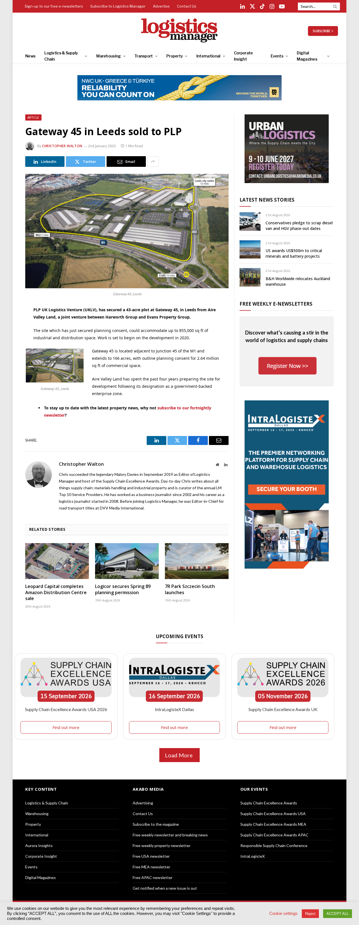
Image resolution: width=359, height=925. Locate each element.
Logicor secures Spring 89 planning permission (123, 589)
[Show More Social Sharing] (152, 161)
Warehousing (108, 56)
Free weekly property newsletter (161, 845)
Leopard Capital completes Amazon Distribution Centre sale (56, 592)
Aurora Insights (39, 845)
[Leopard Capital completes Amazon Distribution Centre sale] (57, 561)
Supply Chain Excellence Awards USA (273, 813)
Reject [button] (310, 914)
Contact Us (186, 6)
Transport (143, 56)
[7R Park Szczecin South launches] (197, 561)
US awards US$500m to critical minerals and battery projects (294, 253)
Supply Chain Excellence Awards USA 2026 (66, 709)
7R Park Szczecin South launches (190, 589)
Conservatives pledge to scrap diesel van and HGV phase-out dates (299, 225)
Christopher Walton (62, 146)
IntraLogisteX (252, 856)
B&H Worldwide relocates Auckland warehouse (298, 281)
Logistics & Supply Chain (61, 55)
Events (277, 56)
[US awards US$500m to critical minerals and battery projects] (250, 249)
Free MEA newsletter (151, 866)
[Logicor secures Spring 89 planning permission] (127, 561)
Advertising (143, 803)
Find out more (65, 727)
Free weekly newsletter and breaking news (170, 834)
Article (33, 117)
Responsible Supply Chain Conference (273, 845)
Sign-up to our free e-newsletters (54, 6)
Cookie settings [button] (283, 913)
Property (174, 56)
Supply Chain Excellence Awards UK (282, 709)
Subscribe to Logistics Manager (118, 6)
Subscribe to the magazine (156, 824)
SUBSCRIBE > (323, 31)
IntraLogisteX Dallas (174, 709)
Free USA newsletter (151, 856)
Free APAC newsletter (152, 877)
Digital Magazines (307, 55)
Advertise (161, 6)
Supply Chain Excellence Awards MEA (273, 824)
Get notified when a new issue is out (165, 888)
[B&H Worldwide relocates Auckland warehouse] (250, 277)
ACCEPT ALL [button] (337, 914)
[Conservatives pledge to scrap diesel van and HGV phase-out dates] (250, 221)
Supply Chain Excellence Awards (268, 803)
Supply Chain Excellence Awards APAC (274, 834)
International (208, 56)
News (30, 56)
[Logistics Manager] (179, 31)
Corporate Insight (243, 55)
